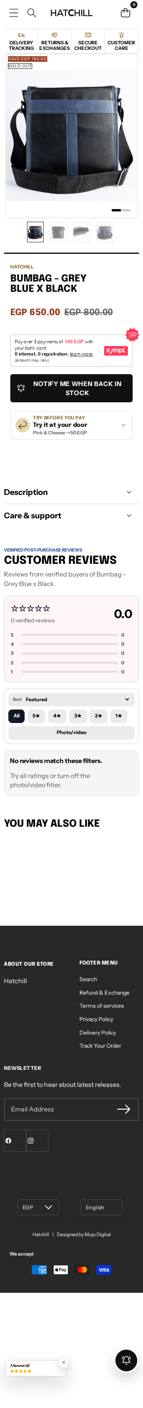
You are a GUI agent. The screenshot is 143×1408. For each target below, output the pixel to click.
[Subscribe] (124, 1109)
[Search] (32, 13)
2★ (98, 716)
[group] (35, 232)
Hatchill (22, 267)
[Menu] (14, 13)
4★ (57, 716)
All (16, 716)
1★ (119, 716)
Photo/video (72, 732)
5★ (36, 716)
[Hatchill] (71, 12)
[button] (125, 12)
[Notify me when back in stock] (126, 1360)
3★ (78, 716)
